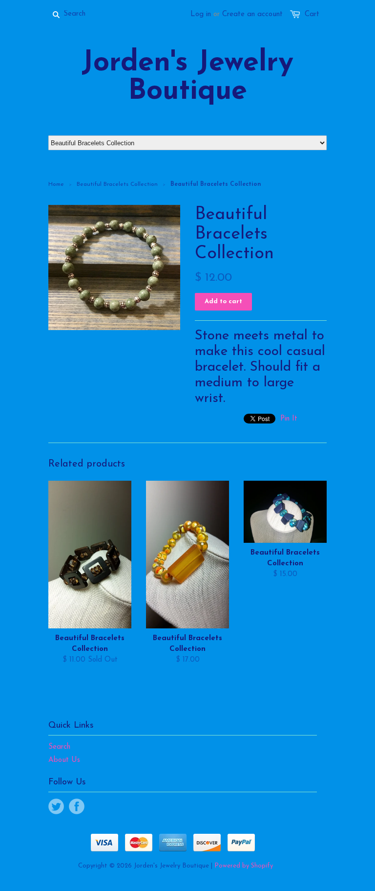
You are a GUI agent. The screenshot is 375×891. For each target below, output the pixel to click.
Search (59, 747)
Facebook (76, 806)
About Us (64, 760)
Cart (312, 14)
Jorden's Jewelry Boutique (187, 77)
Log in (200, 14)
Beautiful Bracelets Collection (117, 184)
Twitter (56, 806)
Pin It (288, 419)
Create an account (252, 14)
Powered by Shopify (243, 866)
